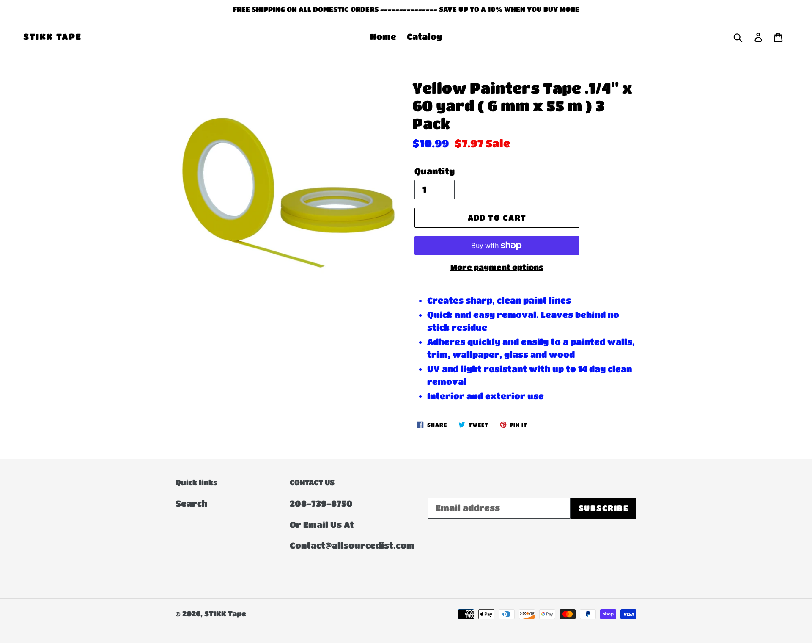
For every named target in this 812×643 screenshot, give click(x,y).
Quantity (434, 171)
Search (191, 503)
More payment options (496, 267)
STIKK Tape (52, 36)
